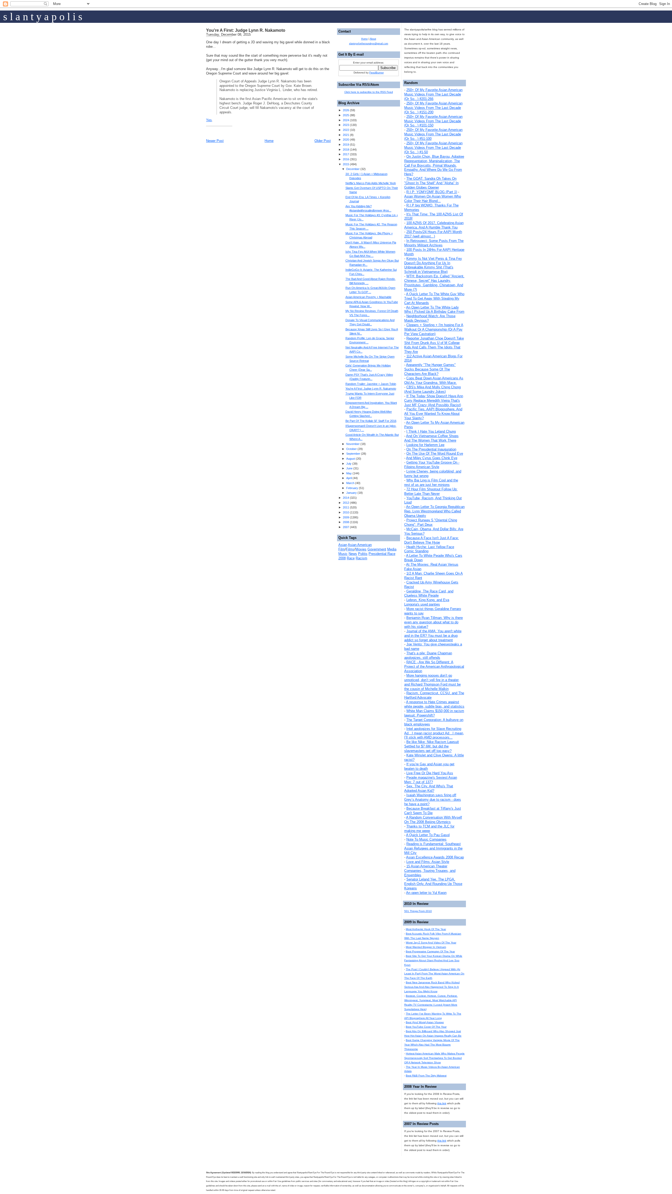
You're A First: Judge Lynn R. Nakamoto (245, 30)
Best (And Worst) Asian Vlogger (425, 1022)
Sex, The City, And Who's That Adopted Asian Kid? (428, 788)
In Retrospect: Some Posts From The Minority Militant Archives (434, 243)
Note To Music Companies (426, 839)
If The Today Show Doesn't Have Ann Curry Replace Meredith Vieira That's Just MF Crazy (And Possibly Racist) (433, 400)
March (350, 483)
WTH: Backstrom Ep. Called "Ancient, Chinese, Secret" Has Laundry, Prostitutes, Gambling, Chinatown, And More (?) (434, 282)
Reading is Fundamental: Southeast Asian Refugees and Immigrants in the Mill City (433, 848)
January (351, 492)
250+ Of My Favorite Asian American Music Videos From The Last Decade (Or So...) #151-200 (433, 107)
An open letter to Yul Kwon (426, 893)
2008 (346, 522)
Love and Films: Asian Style (427, 862)
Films (350, 549)
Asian (342, 545)
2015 (346, 164)
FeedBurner (376, 72)
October (351, 448)
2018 (346, 149)
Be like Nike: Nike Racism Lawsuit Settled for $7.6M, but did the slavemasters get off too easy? (431, 746)
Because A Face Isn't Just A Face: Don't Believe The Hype (431, 540)
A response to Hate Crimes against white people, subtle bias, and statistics (434, 704)
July (348, 463)
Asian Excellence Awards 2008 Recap (435, 857)
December (353, 169)
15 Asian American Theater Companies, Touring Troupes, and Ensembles (429, 870)
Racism (361, 558)
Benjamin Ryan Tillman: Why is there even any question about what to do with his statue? (433, 622)
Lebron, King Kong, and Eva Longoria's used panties (426, 602)
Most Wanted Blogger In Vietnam (426, 947)
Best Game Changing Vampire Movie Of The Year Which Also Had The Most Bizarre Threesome (432, 1044)
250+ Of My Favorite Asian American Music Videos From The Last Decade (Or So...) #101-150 (433, 121)
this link (441, 1103)
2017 (346, 154)
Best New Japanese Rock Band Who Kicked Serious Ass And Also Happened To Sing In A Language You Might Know (432, 987)
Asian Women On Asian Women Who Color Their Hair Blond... (432, 198)
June (349, 468)
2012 (346, 502)
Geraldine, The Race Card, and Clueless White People (428, 593)
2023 (346, 124)
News (353, 554)
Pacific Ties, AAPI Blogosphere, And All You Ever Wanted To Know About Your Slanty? (433, 413)
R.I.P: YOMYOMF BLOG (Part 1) (431, 192)
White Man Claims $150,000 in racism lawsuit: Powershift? (434, 713)
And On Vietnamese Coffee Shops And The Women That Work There (431, 438)
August (350, 458)
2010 (346, 512)
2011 (346, 507)
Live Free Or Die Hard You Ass (429, 773)
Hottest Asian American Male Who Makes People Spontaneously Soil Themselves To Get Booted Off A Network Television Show (434, 1058)
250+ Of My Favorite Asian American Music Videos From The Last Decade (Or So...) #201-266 (433, 94)
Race (351, 558)
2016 (346, 159)
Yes (209, 120)
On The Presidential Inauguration (431, 449)
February (352, 488)
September (353, 453)
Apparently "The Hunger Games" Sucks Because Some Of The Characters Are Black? (430, 369)
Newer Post (215, 141)
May (349, 473)
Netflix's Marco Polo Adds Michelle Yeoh (370, 183)
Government (377, 549)
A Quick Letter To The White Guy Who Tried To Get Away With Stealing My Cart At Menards (434, 298)
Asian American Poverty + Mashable (368, 297)
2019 (346, 144)
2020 (346, 139)
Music (343, 554)
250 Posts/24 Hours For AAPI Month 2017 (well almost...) (433, 234)
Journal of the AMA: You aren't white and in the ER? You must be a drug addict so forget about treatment (432, 635)
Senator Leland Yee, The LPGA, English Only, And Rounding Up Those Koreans (433, 883)
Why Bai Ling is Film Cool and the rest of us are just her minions (431, 482)
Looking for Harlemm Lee (425, 445)
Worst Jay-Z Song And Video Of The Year (431, 942)
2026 (346, 110)
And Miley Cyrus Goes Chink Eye (431, 458)
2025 (346, 115)
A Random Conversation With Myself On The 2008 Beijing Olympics (433, 819)
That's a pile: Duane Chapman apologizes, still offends (428, 655)
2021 (346, 134)
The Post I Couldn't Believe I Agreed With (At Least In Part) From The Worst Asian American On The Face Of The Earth (434, 974)
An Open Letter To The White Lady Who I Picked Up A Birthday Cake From (434, 309)
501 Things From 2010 (418, 911)
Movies (360, 549)
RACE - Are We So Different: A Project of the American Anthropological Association (434, 666)
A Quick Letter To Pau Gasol (428, 835)
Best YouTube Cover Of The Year (426, 1026)
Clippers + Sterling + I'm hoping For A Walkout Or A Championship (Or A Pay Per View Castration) (433, 329)
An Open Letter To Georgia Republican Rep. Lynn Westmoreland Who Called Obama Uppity (434, 511)
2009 (346, 517)
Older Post (322, 141)
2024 (346, 120)
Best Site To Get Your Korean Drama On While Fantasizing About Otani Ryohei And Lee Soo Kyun (433, 960)
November (353, 443)
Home (269, 141)
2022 (346, 129)
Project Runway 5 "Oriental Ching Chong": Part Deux (430, 522)
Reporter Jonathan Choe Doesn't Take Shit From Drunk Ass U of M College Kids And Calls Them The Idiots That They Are (434, 345)
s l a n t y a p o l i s (42, 17)
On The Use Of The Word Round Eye (434, 453)
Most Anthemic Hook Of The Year (426, 929)
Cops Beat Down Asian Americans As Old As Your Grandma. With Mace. (433, 380)
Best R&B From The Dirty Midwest (426, 1075)
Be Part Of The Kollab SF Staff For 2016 (370, 420)
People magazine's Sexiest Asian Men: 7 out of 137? (430, 780)
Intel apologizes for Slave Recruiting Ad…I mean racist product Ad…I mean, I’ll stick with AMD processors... (434, 733)
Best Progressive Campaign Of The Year (430, 951)
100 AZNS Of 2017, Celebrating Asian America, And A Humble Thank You (434, 225)
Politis (363, 554)
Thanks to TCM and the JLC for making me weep (429, 828)
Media (391, 549)
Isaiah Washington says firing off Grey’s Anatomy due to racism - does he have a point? (432, 799)
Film (341, 549)
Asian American (360, 545)
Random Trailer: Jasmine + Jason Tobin (370, 383)
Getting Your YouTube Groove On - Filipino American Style (431, 464)
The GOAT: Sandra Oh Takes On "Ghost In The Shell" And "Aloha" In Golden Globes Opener (431, 183)
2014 (346, 497)
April (349, 478)
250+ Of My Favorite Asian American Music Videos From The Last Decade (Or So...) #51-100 (433, 134)
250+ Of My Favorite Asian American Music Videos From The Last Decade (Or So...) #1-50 (433, 147)
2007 (346, 527)
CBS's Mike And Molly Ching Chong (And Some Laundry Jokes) (432, 389)
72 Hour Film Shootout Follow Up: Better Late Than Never (431, 491)
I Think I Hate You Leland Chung (431, 431)
